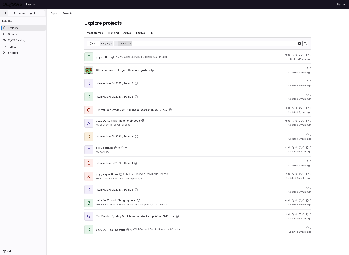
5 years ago (304, 72)
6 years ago (304, 112)
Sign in (341, 4)
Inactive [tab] (140, 32)
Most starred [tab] (95, 32)
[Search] (305, 43)
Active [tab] (127, 32)
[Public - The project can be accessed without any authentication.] (112, 57)
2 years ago (305, 231)
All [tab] (151, 32)
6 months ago (303, 178)
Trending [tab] (113, 32)
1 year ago (305, 59)
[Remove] (130, 43)
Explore (31, 4)
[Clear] (299, 43)
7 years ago (304, 204)
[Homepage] (12, 4)
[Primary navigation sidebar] (4, 13)
